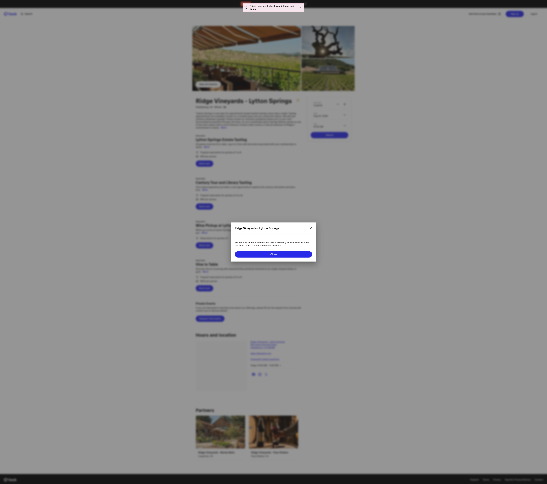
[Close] (311, 228)
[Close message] (300, 8)
